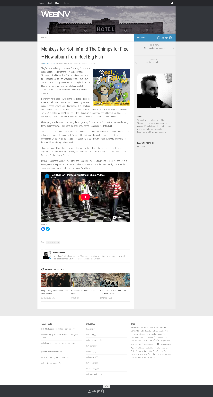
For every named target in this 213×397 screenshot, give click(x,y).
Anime (90, 329)
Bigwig (139, 331)
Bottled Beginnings (155, 331)
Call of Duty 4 (165, 331)
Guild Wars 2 (146, 340)
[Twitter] (166, 37)
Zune (154, 357)
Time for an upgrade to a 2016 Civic (56, 357)
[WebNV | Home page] (56, 14)
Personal (76, 3)
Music (57, 3)
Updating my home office (52, 363)
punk (157, 344)
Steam (152, 348)
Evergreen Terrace (161, 334)
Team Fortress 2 (159, 351)
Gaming (66, 3)
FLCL (143, 337)
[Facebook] (170, 37)
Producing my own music (52, 352)
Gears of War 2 (165, 337)
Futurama (157, 337)
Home (41, 3)
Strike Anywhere (137, 351)
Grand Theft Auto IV (136, 341)
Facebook (133, 337)
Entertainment (93, 340)
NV (142, 344)
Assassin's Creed (147, 328)
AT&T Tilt (156, 328)
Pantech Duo (147, 344)
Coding (91, 334)
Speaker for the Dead (145, 348)
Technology (92, 368)
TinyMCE (145, 354)
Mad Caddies (136, 344)
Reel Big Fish (51, 242)
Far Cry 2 (138, 337)
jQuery (162, 341)
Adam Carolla (135, 328)
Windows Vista (140, 357)
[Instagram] (158, 37)
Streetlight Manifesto (162, 348)
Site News (92, 363)
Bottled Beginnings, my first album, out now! (59, 329)
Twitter (133, 357)
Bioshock (145, 331)
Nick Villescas (49, 63)
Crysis (142, 334)
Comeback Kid (136, 334)
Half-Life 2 (155, 340)
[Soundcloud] (162, 37)
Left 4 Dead (167, 341)
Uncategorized (93, 374)
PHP (152, 344)
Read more (162, 132)
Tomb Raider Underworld (164, 354)
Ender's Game (149, 334)
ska (58, 242)
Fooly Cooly (149, 337)
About (49, 3)
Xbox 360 (148, 357)
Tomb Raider (153, 354)
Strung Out (148, 351)
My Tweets (141, 147)
